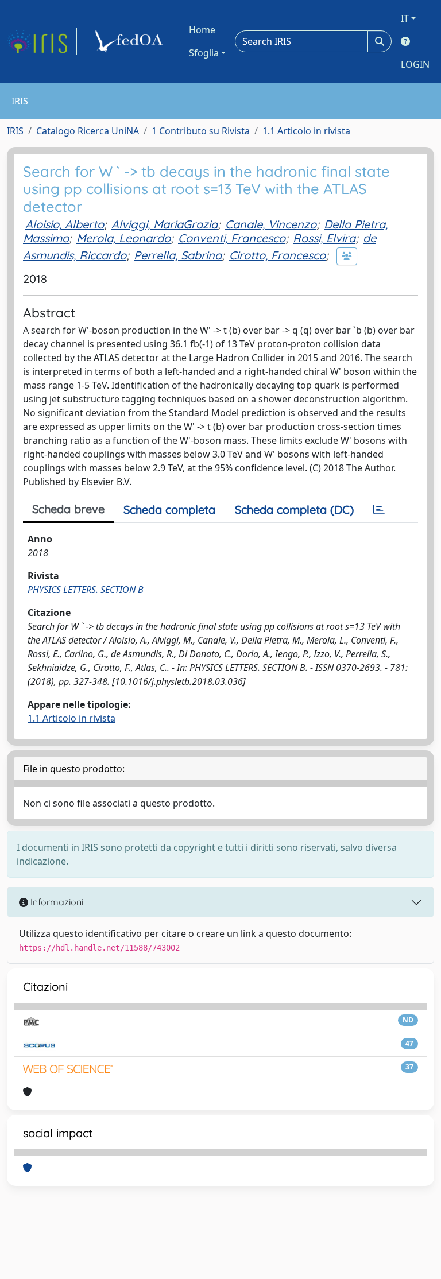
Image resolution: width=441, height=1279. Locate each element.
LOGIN (415, 64)
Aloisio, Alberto (64, 224)
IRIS (15, 131)
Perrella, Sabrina (178, 255)
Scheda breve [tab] (68, 509)
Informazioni (55, 902)
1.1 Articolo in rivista (306, 131)
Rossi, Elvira (324, 238)
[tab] (378, 510)
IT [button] (405, 18)
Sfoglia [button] (204, 52)
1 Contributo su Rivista (201, 131)
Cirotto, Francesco (277, 255)
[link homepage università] (131, 41)
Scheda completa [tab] (169, 509)
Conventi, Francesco (231, 238)
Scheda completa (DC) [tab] (294, 509)
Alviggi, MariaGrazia (164, 224)
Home (202, 30)
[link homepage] (42, 41)
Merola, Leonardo (123, 238)
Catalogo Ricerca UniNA (87, 131)
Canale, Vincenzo (270, 224)
